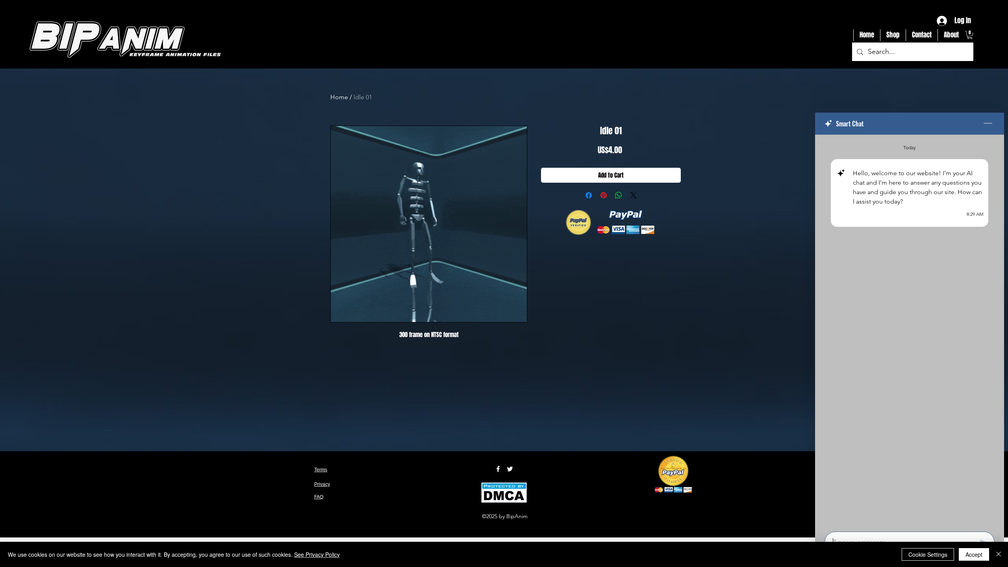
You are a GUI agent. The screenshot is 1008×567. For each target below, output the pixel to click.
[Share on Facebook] (588, 195)
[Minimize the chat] (988, 123)
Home (339, 97)
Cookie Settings (927, 554)
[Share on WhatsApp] (618, 195)
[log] (909, 331)
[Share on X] (633, 195)
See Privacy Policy (317, 554)
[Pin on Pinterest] (603, 195)
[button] (970, 35)
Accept (973, 554)
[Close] (998, 554)
